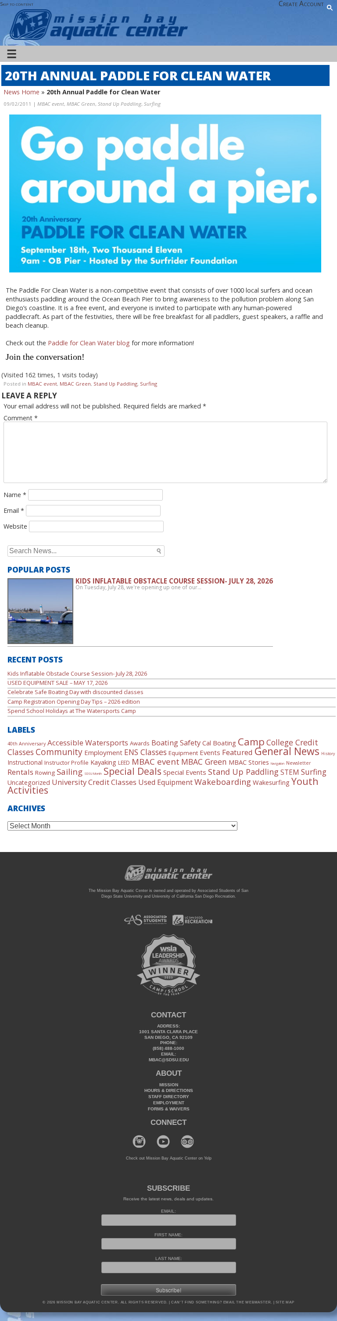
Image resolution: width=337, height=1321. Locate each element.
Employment (103, 752)
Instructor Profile (66, 762)
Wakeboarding (222, 781)
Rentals (20, 772)
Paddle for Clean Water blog (89, 343)
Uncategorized (28, 782)
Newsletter (298, 763)
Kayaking (103, 762)
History (328, 753)
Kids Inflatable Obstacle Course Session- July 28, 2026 (77, 673)
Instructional (25, 762)
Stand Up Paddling (119, 103)
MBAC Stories (249, 762)
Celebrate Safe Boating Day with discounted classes (75, 692)
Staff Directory (168, 1096)
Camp (251, 741)
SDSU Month (93, 773)
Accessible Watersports (87, 742)
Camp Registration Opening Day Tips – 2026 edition (73, 701)
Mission (168, 1084)
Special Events (184, 772)
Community (59, 752)
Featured (237, 752)
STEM (289, 772)
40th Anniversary (26, 744)
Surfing (152, 103)
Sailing (69, 771)
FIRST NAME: (168, 1234)
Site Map (284, 1302)
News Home (21, 92)
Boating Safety (176, 742)
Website (15, 526)
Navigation (277, 763)
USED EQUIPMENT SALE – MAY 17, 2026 (57, 683)
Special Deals (132, 771)
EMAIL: (168, 1211)
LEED (124, 762)
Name (15, 494)
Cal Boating (219, 742)
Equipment (183, 753)
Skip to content (16, 3)
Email (14, 510)
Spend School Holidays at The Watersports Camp (71, 711)
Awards (140, 743)
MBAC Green (81, 103)
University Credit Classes (94, 782)
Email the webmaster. (247, 1302)
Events (210, 752)
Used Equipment (165, 782)
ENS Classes (145, 752)
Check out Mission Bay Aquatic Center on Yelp (169, 1158)
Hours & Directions (168, 1090)
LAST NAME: (168, 1258)
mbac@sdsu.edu (169, 1059)
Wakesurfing (271, 782)
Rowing (45, 773)
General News (287, 751)
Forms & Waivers (169, 1108)
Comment (21, 418)
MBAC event (50, 103)
